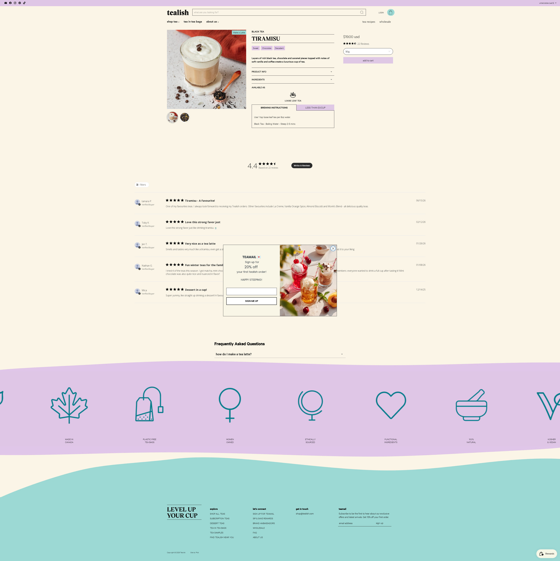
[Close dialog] (333, 248)
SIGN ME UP (251, 301)
